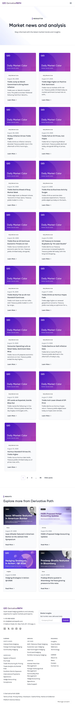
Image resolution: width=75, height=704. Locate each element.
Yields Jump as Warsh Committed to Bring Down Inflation (18, 84)
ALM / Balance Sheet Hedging (37, 644)
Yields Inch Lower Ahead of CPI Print (54, 401)
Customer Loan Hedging (35, 647)
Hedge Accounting (10, 679)
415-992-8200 (10, 618)
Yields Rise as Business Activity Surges (54, 191)
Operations (7, 677)
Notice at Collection (48, 697)
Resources (54, 638)
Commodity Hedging (11, 649)
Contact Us (54, 666)
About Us (54, 658)
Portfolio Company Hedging (37, 655)
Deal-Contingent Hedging (36, 649)
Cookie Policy (35, 697)
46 (41, 478)
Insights (54, 641)
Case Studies (55, 644)
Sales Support (32, 684)
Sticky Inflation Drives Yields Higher (19, 137)
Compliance (8, 682)
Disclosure (26, 697)
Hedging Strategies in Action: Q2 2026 (17, 579)
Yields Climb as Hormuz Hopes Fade (54, 296)
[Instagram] (16, 628)
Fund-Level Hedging (34, 652)
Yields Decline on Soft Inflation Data (54, 347)
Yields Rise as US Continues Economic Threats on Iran (18, 242)
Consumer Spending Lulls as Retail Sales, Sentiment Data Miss (18, 349)
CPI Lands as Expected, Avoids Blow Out (19, 401)
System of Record (10, 658)
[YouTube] (12, 628)
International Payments (12, 674)
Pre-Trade (7, 661)
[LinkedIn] (5, 628)
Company (53, 655)
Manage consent (64, 702)
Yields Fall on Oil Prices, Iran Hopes (53, 137)
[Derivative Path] (11, 3)
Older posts (48, 478)
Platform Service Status (12, 700)
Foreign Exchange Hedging (13, 647)
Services (30, 638)
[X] (8, 628)
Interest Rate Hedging (11, 644)
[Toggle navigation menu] (71, 3)
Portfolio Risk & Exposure (12, 671)
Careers (53, 663)
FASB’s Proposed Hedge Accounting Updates (55, 535)
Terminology (55, 649)
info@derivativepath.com (14, 621)
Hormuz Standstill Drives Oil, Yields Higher (19, 453)
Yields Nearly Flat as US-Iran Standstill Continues (18, 296)
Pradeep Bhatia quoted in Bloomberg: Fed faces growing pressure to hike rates (53, 580)
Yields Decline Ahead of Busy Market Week (18, 191)
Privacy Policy (17, 697)
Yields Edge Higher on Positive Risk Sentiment (54, 83)
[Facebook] (20, 628)
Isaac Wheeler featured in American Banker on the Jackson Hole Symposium (19, 536)
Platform (6, 638)
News (53, 660)
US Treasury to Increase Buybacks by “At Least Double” (54, 242)
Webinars (54, 647)
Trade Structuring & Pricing (13, 663)
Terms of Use (8, 697)
